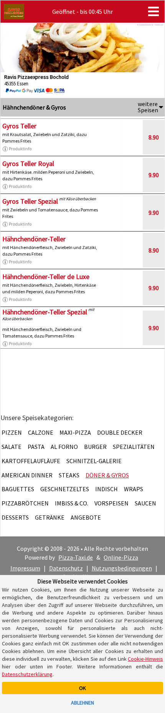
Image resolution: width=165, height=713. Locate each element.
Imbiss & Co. (71, 503)
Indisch (106, 489)
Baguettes (18, 489)
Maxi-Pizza (75, 432)
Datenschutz (66, 568)
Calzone (40, 432)
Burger (95, 446)
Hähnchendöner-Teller (34, 238)
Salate (11, 446)
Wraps (133, 489)
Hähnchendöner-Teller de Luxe (45, 276)
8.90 (153, 137)
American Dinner (27, 475)
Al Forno (64, 446)
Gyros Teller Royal (28, 163)
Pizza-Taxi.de (75, 557)
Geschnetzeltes (64, 489)
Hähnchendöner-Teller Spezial (44, 311)
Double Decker (119, 432)
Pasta (36, 446)
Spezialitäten (134, 446)
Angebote (86, 517)
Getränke (49, 517)
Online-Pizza (121, 557)
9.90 (153, 175)
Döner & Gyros (107, 475)
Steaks (69, 475)
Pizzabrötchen (25, 503)
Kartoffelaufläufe (31, 461)
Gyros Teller (19, 125)
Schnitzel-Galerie (94, 461)
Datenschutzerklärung (27, 674)
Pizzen (12, 432)
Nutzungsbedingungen (122, 568)
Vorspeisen (111, 503)
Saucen (145, 503)
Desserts (15, 517)
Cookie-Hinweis (145, 658)
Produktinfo (20, 148)
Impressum (25, 568)
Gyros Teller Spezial (30, 201)
